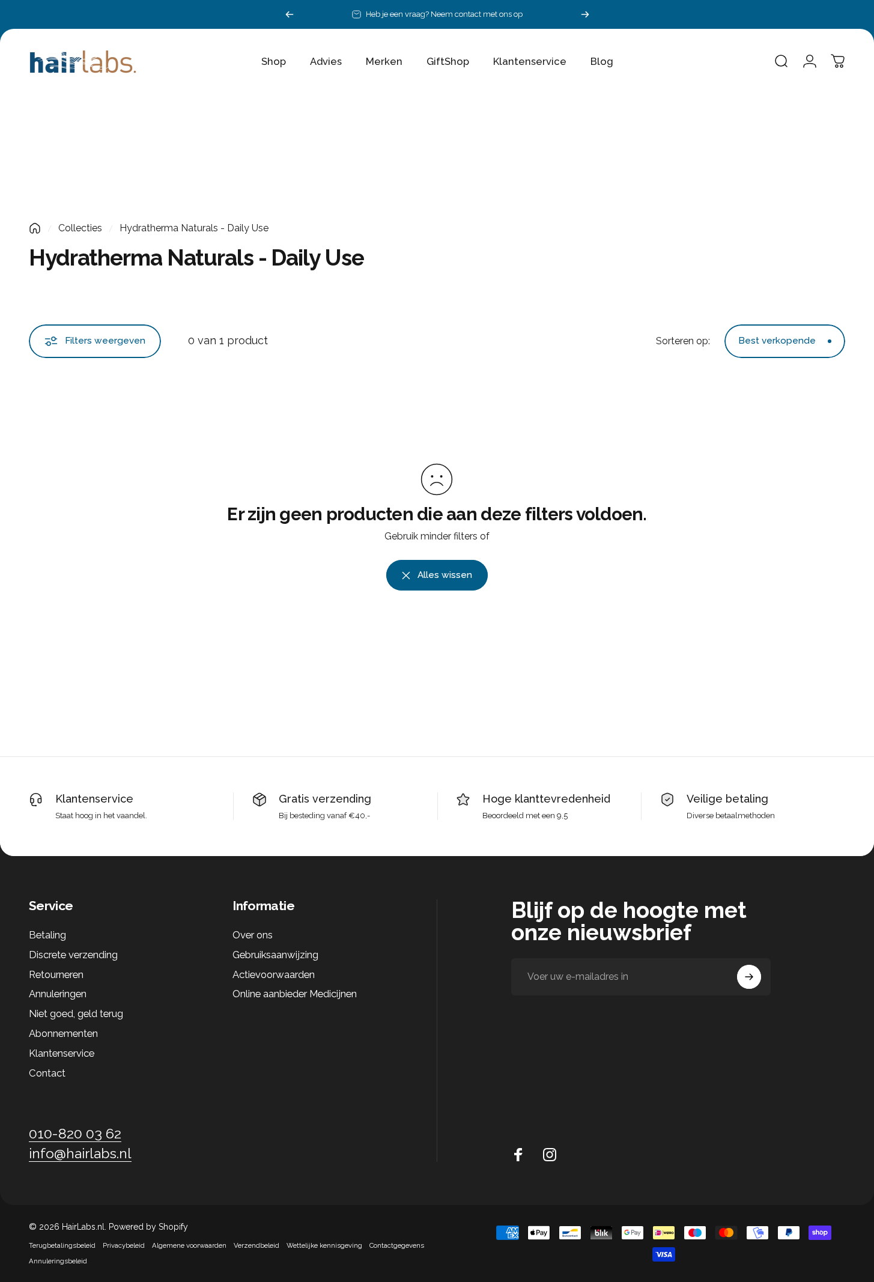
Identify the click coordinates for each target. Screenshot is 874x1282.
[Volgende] (585, 14)
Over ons (252, 935)
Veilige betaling (727, 798)
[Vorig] (289, 14)
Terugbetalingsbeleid (62, 1245)
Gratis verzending (325, 798)
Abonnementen (63, 1033)
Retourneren (56, 974)
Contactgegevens (396, 1245)
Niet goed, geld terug (76, 1013)
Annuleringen (57, 994)
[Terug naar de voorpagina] (35, 228)
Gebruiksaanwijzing (275, 955)
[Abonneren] (749, 977)
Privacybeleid (124, 1245)
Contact (47, 1073)
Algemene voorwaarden (189, 1245)
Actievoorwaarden (273, 974)
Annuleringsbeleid (58, 1261)
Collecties (80, 228)
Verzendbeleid (256, 1245)
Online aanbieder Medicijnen (294, 994)
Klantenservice (94, 798)
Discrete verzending (73, 955)
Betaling (47, 935)
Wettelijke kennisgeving (324, 1245)
